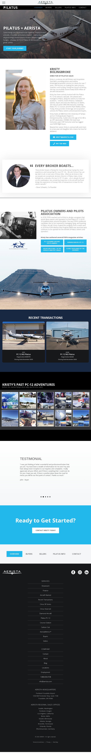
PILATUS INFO (70, 7)
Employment (45, 672)
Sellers (42, 554)
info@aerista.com (45, 681)
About (45, 658)
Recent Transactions (45, 600)
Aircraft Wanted (45, 595)
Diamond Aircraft (46, 613)
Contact (76, 554)
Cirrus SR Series (45, 604)
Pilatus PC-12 (45, 618)
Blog (45, 663)
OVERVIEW (38, 7)
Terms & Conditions (38, 742)
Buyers (29, 554)
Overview (14, 554)
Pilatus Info (59, 554)
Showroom (45, 586)
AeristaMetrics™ (45, 632)
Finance (45, 591)
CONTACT (82, 7)
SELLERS (58, 7)
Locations (45, 668)
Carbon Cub (45, 627)
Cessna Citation (45, 623)
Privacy (48, 742)
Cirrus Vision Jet (45, 609)
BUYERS (49, 7)
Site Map (55, 742)
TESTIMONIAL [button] (41, 496)
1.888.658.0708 (45, 677)
